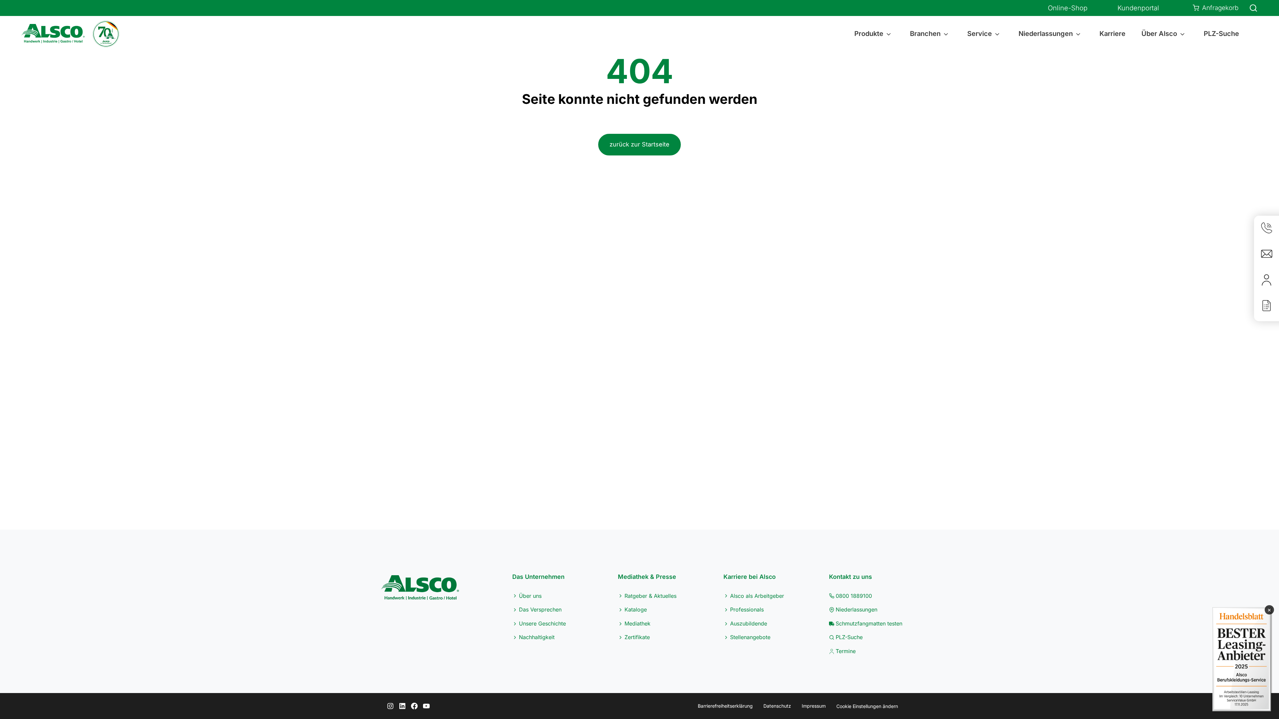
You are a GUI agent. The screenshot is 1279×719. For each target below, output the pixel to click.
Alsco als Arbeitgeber (757, 596)
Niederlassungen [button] (1046, 34)
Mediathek (637, 623)
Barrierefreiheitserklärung (725, 706)
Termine (846, 651)
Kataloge (636, 609)
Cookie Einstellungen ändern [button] (867, 706)
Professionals (747, 609)
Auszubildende (748, 623)
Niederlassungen (856, 609)
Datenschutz (777, 706)
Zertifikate (637, 637)
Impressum (814, 706)
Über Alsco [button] (1159, 34)
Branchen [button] (925, 34)
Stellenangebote (750, 637)
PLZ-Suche (1221, 34)
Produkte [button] (868, 34)
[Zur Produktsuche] (1249, 8)
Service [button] (979, 34)
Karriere (1112, 34)
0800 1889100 (854, 596)
